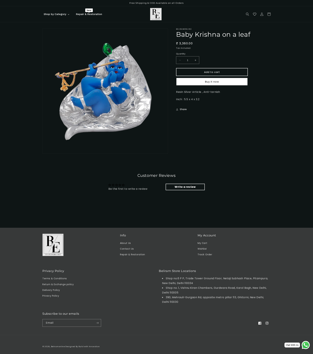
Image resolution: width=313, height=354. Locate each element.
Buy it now (212, 81)
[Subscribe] (97, 323)
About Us (125, 243)
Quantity (180, 53)
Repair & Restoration (132, 254)
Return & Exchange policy (58, 284)
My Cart (202, 243)
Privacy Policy (50, 295)
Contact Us (127, 248)
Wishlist (202, 248)
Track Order (205, 254)
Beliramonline (58, 346)
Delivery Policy (51, 290)
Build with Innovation (89, 346)
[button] (247, 14)
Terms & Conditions (54, 278)
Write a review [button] (185, 187)
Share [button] (183, 109)
